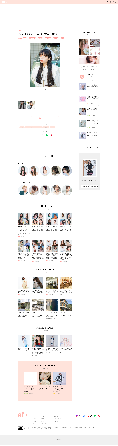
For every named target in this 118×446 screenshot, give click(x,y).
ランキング (65, 416)
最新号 (64, 418)
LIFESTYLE (55, 2)
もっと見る (89, 147)
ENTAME (40, 2)
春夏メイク (94, 69)
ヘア (25, 38)
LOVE (28, 2)
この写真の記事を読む (45, 117)
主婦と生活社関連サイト (59, 439)
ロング (40, 38)
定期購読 (56, 421)
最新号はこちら (85, 186)
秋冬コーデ (85, 66)
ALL (87, 80)
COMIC (34, 2)
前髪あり (56, 38)
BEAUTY (16, 2)
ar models (63, 2)
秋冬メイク (85, 69)
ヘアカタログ (32, 38)
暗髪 (63, 38)
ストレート (48, 38)
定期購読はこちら (94, 186)
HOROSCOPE (48, 2)
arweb (19, 140)
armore (70, 2)
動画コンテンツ (57, 418)
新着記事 (56, 416)
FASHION (22, 2)
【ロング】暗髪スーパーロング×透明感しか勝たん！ (35, 140)
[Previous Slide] (21, 69)
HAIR (9, 2)
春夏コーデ (94, 66)
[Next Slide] (68, 69)
